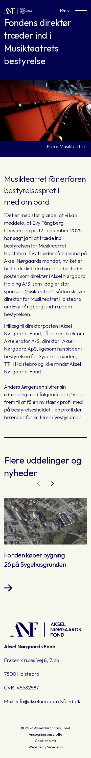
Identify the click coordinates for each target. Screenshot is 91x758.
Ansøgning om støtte (45, 734)
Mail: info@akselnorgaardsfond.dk (42, 701)
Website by (46, 747)
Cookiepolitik (45, 740)
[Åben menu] (81, 10)
